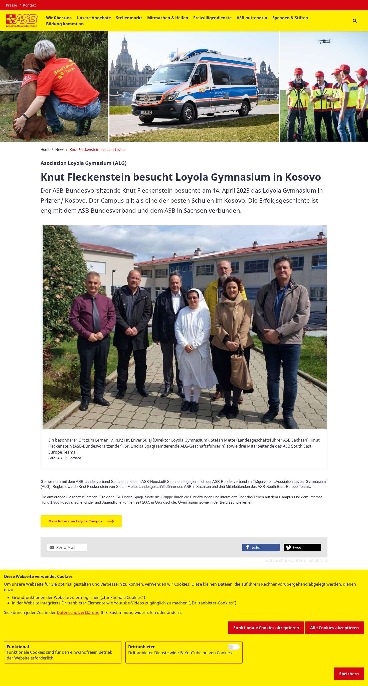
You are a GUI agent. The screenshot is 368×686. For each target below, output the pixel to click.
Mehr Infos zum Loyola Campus (76, 521)
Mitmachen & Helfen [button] (167, 18)
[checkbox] (234, 647)
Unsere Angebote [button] (94, 18)
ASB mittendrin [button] (252, 18)
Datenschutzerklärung (78, 612)
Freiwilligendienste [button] (212, 18)
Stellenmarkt (129, 18)
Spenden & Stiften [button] (290, 18)
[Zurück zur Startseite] (22, 20)
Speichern (349, 673)
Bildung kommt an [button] (65, 24)
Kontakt (29, 5)
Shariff (321, 560)
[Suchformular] (354, 21)
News (60, 149)
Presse (11, 5)
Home (45, 149)
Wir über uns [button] (59, 18)
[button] (67, 547)
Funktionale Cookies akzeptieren (266, 627)
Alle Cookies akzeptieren (334, 627)
